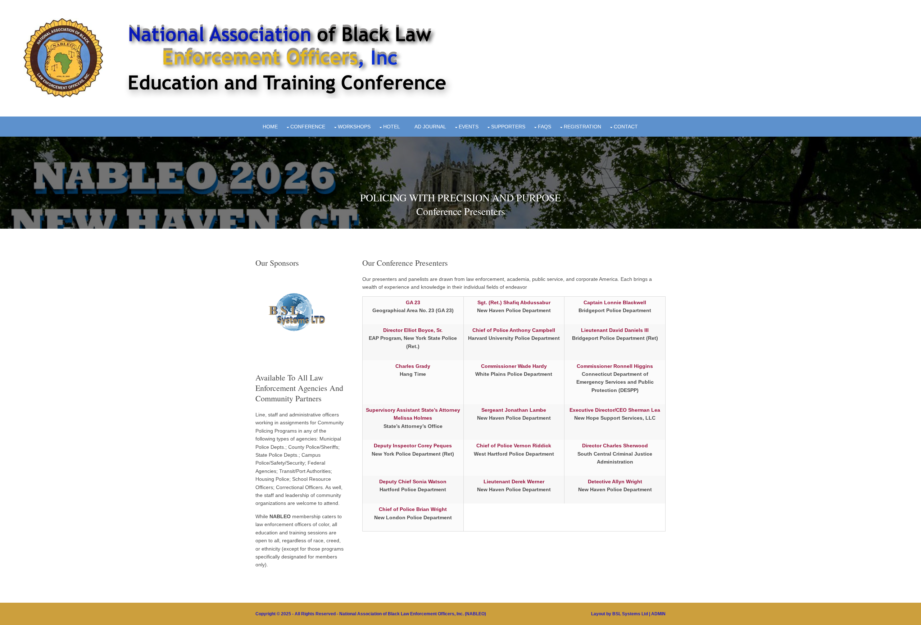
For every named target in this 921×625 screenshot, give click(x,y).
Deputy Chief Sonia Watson (412, 481)
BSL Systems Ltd (630, 613)
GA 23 (413, 302)
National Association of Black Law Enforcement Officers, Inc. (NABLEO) (412, 613)
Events (468, 126)
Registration (582, 126)
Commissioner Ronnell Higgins (615, 366)
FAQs (544, 126)
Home (270, 126)
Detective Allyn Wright (615, 481)
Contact (626, 126)
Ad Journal (430, 126)
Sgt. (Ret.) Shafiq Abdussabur (513, 302)
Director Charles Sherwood (615, 445)
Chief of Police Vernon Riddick (513, 445)
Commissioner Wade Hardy (514, 366)
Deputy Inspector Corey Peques (413, 445)
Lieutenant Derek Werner (514, 481)
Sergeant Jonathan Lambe (513, 410)
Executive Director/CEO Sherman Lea (615, 410)
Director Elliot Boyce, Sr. (413, 330)
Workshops (354, 126)
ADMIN (658, 613)
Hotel (391, 126)
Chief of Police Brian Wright (413, 509)
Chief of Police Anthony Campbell (513, 330)
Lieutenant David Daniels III (615, 330)
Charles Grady (412, 366)
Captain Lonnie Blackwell (615, 302)
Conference (307, 126)
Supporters (508, 126)
